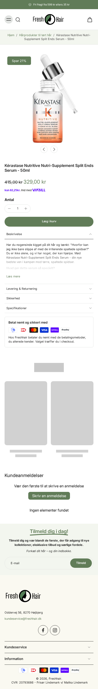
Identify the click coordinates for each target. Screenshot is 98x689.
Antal (9, 199)
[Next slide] (54, 149)
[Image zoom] (49, 98)
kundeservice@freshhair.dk (23, 618)
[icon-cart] (88, 19)
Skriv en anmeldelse (49, 495)
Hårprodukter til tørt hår (35, 35)
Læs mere (13, 276)
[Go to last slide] (44, 149)
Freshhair (55, 678)
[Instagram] (55, 630)
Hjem (11, 35)
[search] (18, 19)
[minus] (9, 208)
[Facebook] (43, 630)
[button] (49, 222)
